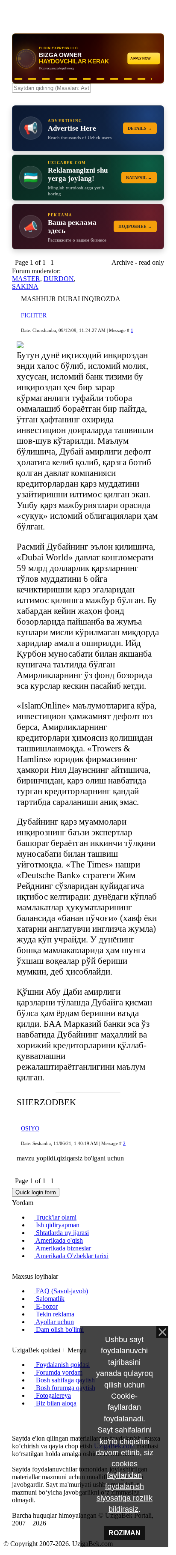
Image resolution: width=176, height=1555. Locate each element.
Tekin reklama (54, 1314)
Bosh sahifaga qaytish (64, 1380)
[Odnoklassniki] (28, 1417)
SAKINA (25, 286)
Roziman (125, 1533)
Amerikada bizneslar (62, 1248)
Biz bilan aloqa (55, 1403)
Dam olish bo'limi (59, 1329)
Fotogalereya (52, 1395)
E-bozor (46, 1306)
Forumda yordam (58, 1372)
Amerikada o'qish (58, 1240)
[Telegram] (35, 1417)
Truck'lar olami (55, 1217)
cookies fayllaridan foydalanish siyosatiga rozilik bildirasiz (125, 1486)
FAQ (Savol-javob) (61, 1291)
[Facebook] (21, 1417)
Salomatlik (49, 1298)
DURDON (59, 278)
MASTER (26, 278)
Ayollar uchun (54, 1321)
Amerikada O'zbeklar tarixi (71, 1255)
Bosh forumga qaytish (64, 1387)
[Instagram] (14, 1417)
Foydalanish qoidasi (62, 1364)
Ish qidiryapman (56, 1225)
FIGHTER (34, 315)
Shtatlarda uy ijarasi (61, 1232)
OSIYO (30, 1128)
